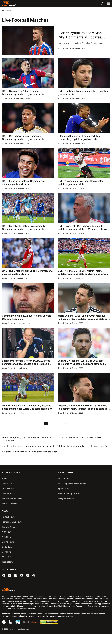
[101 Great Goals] (56, 589)
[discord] (33, 575)
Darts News (7, 547)
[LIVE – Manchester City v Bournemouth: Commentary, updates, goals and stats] (28, 208)
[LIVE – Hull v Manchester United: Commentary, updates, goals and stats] (28, 253)
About (5, 478)
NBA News (6, 532)
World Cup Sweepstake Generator (73, 483)
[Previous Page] (41, 423)
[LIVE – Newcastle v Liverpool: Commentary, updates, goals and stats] (84, 163)
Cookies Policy (8, 493)
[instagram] (15, 575)
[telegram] (27, 575)
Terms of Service (9, 503)
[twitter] (9, 575)
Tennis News (7, 562)
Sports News (63, 488)
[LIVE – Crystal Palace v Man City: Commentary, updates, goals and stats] (28, 40)
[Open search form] (102, 3)
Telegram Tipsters (66, 498)
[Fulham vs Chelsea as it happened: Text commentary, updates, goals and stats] (84, 118)
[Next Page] (71, 423)
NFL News (6, 537)
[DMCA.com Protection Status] (49, 623)
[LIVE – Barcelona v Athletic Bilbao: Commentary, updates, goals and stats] (28, 73)
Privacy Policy (8, 488)
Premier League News (12, 522)
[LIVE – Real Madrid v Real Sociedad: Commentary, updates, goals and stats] (28, 118)
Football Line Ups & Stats (69, 493)
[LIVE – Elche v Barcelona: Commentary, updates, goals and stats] (28, 163)
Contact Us (7, 483)
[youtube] (21, 575)
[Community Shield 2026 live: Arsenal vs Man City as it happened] (28, 297)
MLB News (7, 557)
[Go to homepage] (9, 3)
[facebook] (3, 575)
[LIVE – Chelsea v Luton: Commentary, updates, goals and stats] (84, 73)
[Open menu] (108, 3)
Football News (8, 517)
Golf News (6, 552)
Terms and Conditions (12, 498)
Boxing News (8, 542)
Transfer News (64, 478)
